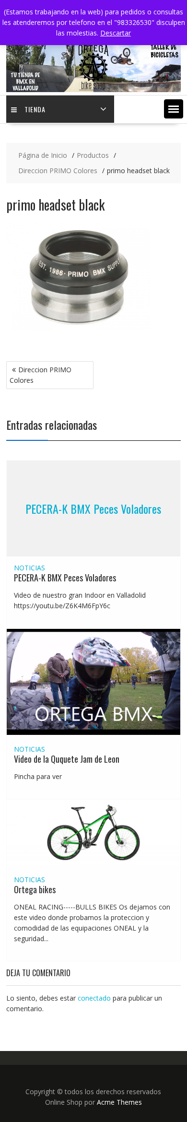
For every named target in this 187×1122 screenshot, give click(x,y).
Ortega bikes (35, 889)
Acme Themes (119, 1102)
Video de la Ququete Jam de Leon (66, 759)
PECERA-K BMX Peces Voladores (93, 508)
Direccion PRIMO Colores (40, 375)
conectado (94, 998)
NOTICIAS (29, 567)
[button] (173, 108)
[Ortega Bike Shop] (93, 89)
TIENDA (35, 109)
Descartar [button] (115, 32)
